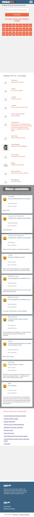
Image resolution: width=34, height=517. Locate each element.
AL (7, 25)
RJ (3, 34)
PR (24, 29)
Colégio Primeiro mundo (11, 418)
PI (30, 29)
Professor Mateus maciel (16, 257)
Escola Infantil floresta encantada (19, 198)
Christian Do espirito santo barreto (19, 218)
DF (24, 25)
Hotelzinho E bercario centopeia (13, 427)
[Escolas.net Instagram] (5, 495)
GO (30, 25)
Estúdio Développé (17, 165)
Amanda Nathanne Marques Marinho (15, 416)
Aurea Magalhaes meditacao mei (19, 278)
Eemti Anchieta (16, 181)
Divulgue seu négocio (9, 508)
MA (4, 29)
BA (17, 25)
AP (10, 25)
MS (10, 29)
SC (20, 34)
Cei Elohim (7, 444)
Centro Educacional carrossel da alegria (16, 436)
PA (17, 29)
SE (27, 34)
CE (20, 25)
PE (27, 29)
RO (14, 34)
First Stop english (17, 90)
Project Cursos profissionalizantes (14, 424)
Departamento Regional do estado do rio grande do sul (19, 344)
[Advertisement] (17, 55)
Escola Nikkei (15, 116)
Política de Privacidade (25, 514)
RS (10, 34)
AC (4, 25)
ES (27, 25)
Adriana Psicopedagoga (19, 146)
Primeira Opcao (16, 99)
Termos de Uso (15, 514)
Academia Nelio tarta (18, 156)
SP (24, 34)
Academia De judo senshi (19, 173)
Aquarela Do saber (17, 82)
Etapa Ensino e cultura (15, 364)
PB (20, 29)
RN (7, 34)
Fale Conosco (7, 506)
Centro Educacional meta (19, 107)
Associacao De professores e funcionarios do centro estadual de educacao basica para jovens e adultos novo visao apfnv (21, 127)
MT (7, 29)
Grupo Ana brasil (9, 433)
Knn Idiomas (12, 385)
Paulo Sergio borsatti (18, 138)
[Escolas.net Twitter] (4, 495)
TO (30, 34)
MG (14, 29)
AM (14, 25)
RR (17, 34)
